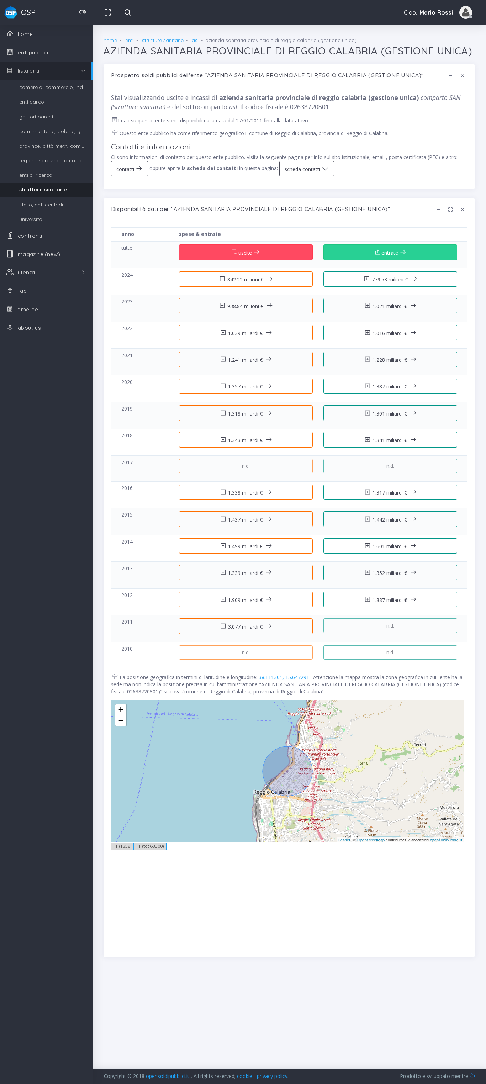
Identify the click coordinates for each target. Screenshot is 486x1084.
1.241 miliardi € (246, 359)
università (30, 219)
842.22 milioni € (246, 279)
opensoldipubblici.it (446, 839)
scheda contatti (303, 169)
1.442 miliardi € (390, 519)
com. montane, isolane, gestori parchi (56, 131)
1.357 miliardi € (246, 386)
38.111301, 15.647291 (285, 677)
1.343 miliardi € (246, 440)
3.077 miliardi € (246, 626)
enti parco (31, 102)
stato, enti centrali (41, 204)
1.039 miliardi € (246, 333)
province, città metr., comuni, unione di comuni (56, 146)
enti (129, 40)
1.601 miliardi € (390, 546)
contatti (126, 169)
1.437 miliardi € (246, 519)
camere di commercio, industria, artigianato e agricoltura (56, 87)
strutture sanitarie (43, 189)
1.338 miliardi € (246, 492)
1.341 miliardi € (390, 440)
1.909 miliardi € (246, 600)
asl (195, 40)
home (110, 40)
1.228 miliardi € (390, 359)
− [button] (120, 720)
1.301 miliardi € (390, 413)
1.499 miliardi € (246, 546)
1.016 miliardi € (390, 333)
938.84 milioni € (246, 306)
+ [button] (120, 709)
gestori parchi (36, 116)
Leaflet (344, 839)
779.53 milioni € (390, 279)
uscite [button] (245, 252)
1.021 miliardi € (390, 306)
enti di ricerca (35, 175)
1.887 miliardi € (390, 600)
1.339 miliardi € (246, 573)
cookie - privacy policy (262, 1076)
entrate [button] (390, 252)
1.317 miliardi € (390, 492)
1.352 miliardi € (390, 573)
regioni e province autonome (54, 160)
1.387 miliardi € (390, 386)
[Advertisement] (289, 900)
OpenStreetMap (371, 839)
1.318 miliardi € (246, 413)
